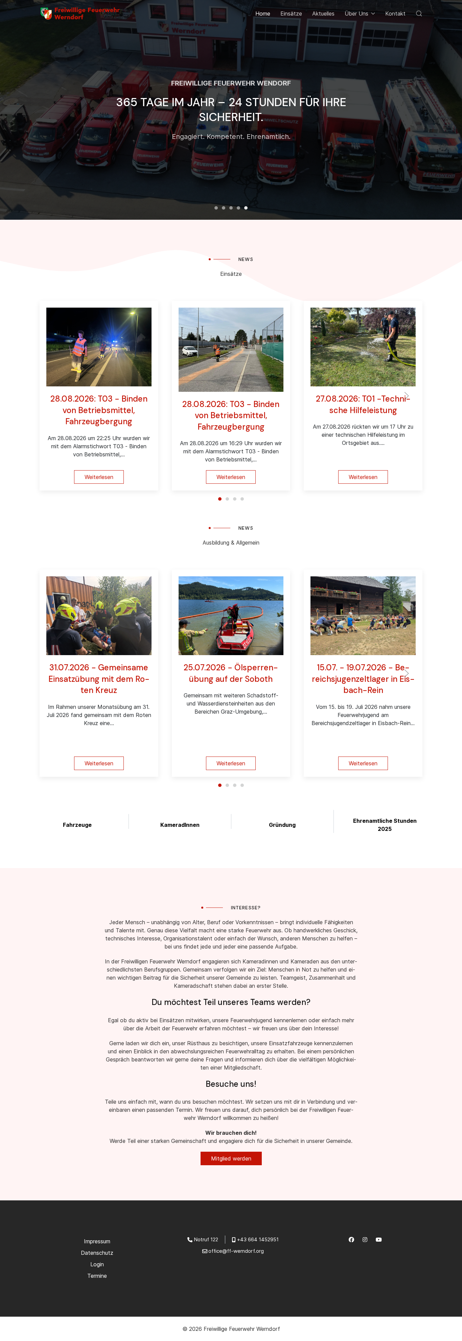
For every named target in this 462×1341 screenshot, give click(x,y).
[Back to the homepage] (82, 13)
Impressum (97, 1241)
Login (97, 1264)
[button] (419, 13)
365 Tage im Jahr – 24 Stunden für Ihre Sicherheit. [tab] (216, 208)
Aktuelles (323, 13)
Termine (97, 1275)
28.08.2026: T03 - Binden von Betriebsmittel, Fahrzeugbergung (98, 410)
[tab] (223, 208)
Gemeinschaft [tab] (238, 208)
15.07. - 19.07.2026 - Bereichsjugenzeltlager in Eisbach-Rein (363, 678)
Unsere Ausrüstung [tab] (231, 208)
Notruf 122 (206, 1239)
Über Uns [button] (356, 13)
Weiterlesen (99, 477)
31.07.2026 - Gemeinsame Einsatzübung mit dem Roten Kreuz (98, 678)
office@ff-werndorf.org (236, 1251)
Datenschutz (97, 1252)
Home (262, 13)
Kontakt (395, 13)
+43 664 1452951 (258, 1239)
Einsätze (291, 13)
